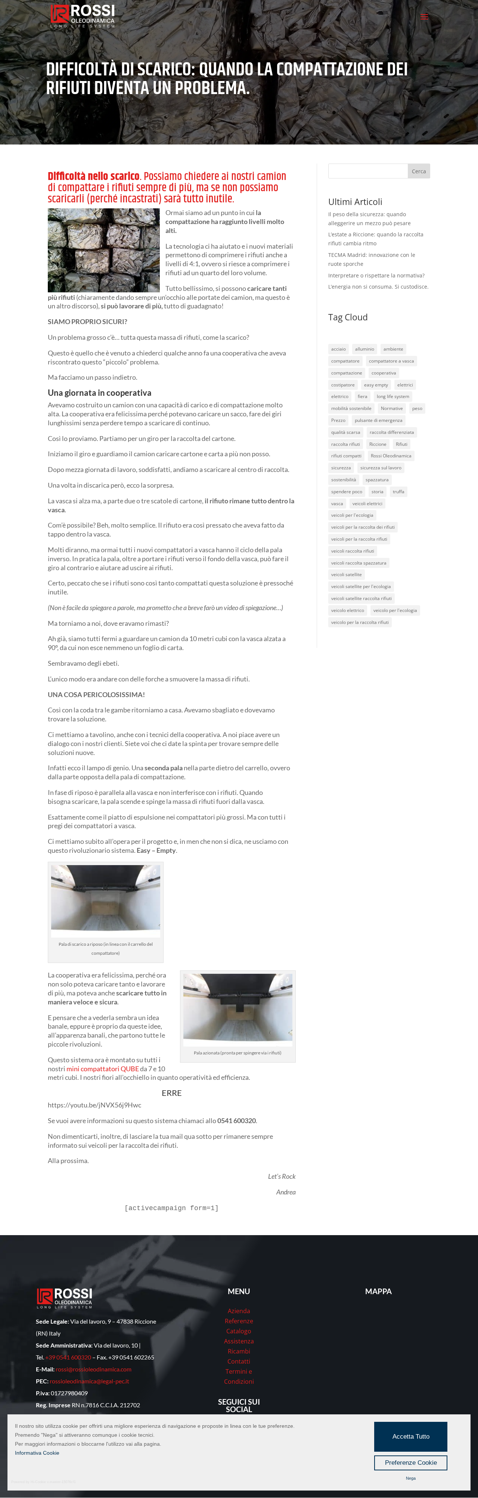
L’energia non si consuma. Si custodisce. (378, 286)
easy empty (376, 385)
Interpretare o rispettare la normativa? (376, 275)
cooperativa (384, 373)
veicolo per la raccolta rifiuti (360, 622)
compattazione (346, 373)
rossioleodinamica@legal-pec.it (89, 1380)
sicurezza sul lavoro (380, 467)
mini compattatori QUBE (102, 1069)
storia (378, 491)
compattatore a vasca (391, 361)
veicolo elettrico (347, 610)
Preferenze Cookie (411, 1462)
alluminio (364, 349)
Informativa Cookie (37, 1453)
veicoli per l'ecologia (352, 515)
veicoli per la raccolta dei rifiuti (363, 527)
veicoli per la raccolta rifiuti (359, 539)
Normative (392, 408)
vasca (337, 503)
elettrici (405, 385)
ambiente (393, 349)
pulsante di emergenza (379, 420)
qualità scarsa (345, 432)
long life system (393, 396)
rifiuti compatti (346, 456)
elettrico (339, 396)
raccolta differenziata (392, 432)
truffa (398, 491)
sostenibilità (343, 479)
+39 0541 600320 (68, 1357)
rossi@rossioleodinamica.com (93, 1369)
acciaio (338, 349)
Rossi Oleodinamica (391, 456)
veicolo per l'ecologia (395, 610)
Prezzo (338, 420)
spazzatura (377, 479)
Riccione (378, 444)
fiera (362, 396)
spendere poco (346, 491)
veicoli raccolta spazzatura (359, 563)
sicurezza (341, 467)
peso (417, 408)
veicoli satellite (346, 574)
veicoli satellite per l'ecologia (361, 586)
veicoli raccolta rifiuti (352, 551)
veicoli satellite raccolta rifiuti (361, 598)
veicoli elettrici (367, 503)
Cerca (419, 171)
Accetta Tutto (410, 1436)
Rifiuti (401, 444)
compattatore (345, 361)
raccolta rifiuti (345, 444)
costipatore (343, 385)
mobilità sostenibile (351, 408)
